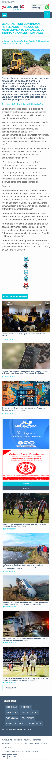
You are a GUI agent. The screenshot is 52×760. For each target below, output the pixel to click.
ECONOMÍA (18, 743)
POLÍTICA (27, 740)
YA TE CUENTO (7, 740)
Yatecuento (11, 688)
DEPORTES (37, 740)
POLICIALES (29, 743)
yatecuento (13, 8)
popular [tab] (26, 483)
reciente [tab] (26, 488)
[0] (26, 259)
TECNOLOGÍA (6, 747)
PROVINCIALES (7, 743)
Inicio (4, 39)
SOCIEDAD (18, 740)
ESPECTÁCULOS (41, 743)
